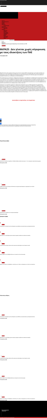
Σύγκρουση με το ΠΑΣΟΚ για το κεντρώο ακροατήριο (9, 212)
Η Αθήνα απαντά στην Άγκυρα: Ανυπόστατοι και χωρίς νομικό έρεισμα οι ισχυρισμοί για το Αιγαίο (17, 186)
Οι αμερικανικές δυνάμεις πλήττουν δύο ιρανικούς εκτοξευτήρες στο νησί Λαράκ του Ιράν (15, 245)
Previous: (18, 124)
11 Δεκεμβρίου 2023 (3, 55)
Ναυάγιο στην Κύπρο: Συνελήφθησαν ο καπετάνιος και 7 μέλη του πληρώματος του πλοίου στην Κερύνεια (17, 264)
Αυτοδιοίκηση (6, 25)
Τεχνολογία (6, 36)
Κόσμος (3, 23)
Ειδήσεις (3, 29)
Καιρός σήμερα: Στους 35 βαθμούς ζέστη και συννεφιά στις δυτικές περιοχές (12, 254)
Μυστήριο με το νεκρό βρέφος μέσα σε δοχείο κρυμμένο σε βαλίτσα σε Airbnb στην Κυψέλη (15, 235)
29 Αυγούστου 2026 (3, 188)
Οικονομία (4, 26)
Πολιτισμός (6, 32)
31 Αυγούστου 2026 (3, 318)
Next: (15, 125)
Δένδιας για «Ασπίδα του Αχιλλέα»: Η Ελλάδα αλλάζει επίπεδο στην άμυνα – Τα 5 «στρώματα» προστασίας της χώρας (20, 161)
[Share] (23, 123)
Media (5, 35)
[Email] (23, 122)
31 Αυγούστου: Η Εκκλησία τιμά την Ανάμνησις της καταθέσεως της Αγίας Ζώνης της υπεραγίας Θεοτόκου (17, 226)
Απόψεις (5, 31)
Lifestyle (5, 34)
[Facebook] (23, 119)
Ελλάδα (3, 22)
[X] (23, 121)
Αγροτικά (5, 30)
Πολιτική (3, 24)
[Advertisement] (23, 132)
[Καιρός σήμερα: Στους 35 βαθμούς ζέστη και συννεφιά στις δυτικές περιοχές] (14, 374)
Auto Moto (6, 37)
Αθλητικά (5, 28)
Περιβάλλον (6, 33)
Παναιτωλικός (4, 27)
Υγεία (5, 38)
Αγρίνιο (3, 20)
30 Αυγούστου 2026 (3, 162)
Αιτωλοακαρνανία (5, 21)
